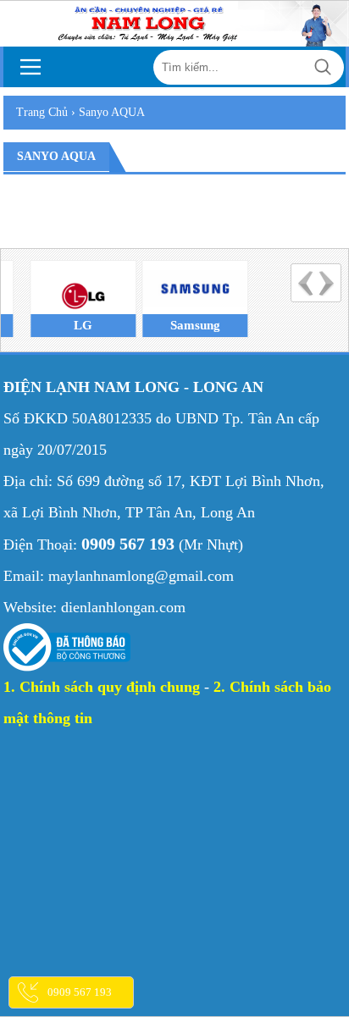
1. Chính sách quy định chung (101, 686)
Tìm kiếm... (323, 67)
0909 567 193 (79, 992)
